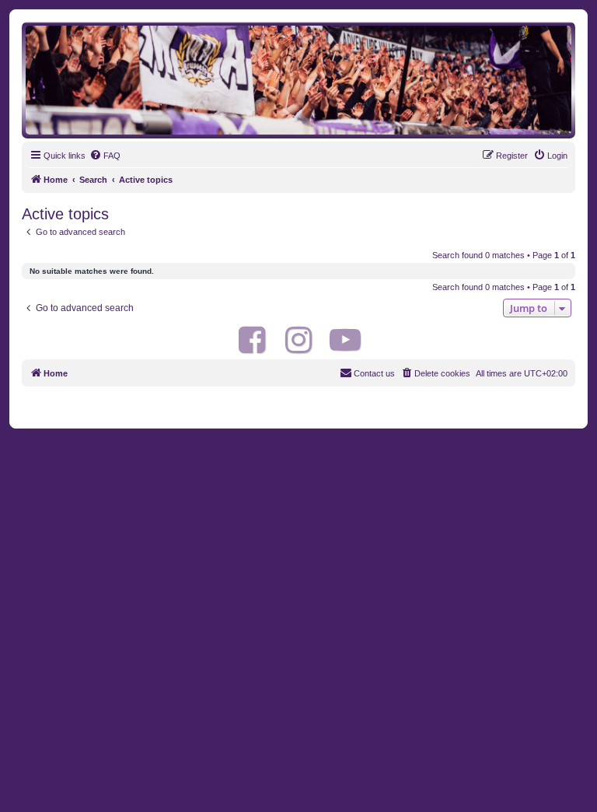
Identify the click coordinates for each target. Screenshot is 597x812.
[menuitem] (104, 155)
